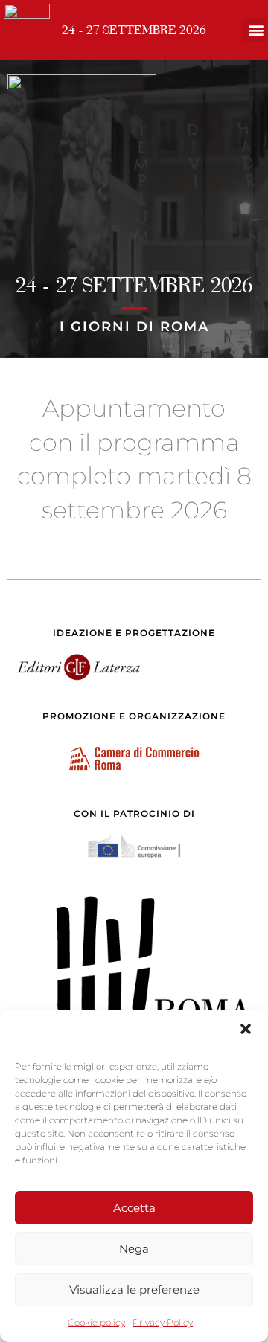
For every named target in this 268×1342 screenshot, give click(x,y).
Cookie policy (96, 1322)
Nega (134, 1249)
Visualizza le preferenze (134, 1289)
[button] (245, 1028)
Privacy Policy (163, 1322)
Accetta (134, 1208)
